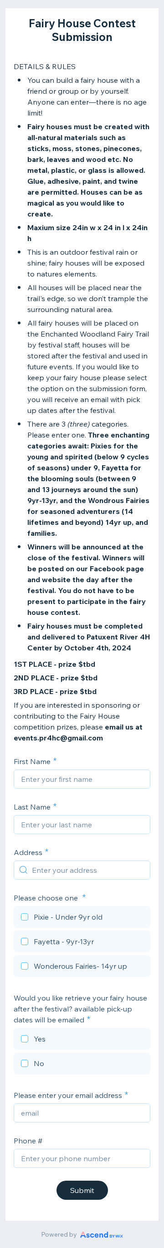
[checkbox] (82, 918)
